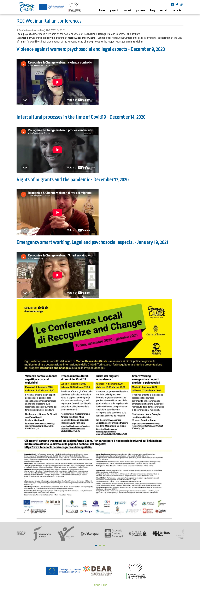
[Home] (50, 6)
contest (127, 10)
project (114, 10)
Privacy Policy (100, 584)
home (102, 10)
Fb (173, 4)
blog (152, 10)
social (163, 10)
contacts (176, 10)
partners (140, 10)
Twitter (177, 4)
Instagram (181, 4)
